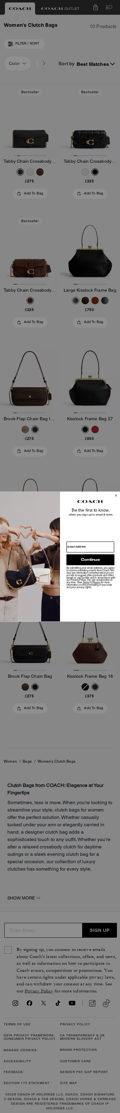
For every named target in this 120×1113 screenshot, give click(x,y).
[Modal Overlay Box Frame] (60, 557)
